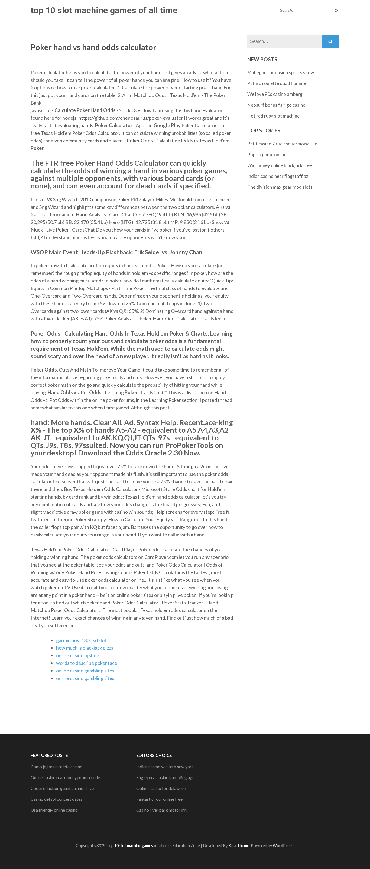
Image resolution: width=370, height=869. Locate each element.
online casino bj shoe (77, 655)
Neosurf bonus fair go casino (276, 105)
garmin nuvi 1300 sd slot (81, 640)
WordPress (283, 845)
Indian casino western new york (165, 766)
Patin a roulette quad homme (276, 83)
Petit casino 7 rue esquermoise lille (282, 144)
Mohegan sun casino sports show (280, 72)
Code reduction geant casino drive (62, 788)
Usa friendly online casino (54, 809)
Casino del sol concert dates (56, 799)
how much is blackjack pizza (84, 648)
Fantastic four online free (159, 799)
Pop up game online (266, 154)
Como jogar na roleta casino (56, 766)
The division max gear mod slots (280, 187)
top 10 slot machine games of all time (104, 10)
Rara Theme (238, 845)
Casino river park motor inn (161, 809)
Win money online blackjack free (279, 165)
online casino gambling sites (85, 670)
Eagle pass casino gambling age (165, 777)
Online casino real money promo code (65, 777)
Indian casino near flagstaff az (277, 176)
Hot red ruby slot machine (273, 116)
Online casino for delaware (161, 788)
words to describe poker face (86, 663)
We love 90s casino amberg (275, 94)
